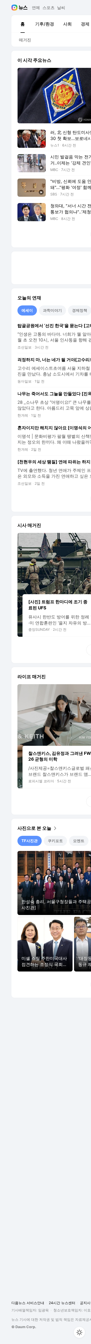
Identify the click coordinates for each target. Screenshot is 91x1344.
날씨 (61, 7)
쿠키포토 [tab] (55, 840)
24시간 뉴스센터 (62, 1303)
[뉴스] (23, 7)
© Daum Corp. (23, 1327)
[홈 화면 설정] (79, 1332)
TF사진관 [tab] (29, 840)
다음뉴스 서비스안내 (27, 1303)
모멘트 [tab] (78, 840)
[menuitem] (22, 24)
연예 (36, 7)
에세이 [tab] (27, 310)
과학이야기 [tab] (52, 310)
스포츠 (48, 7)
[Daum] (15, 7)
